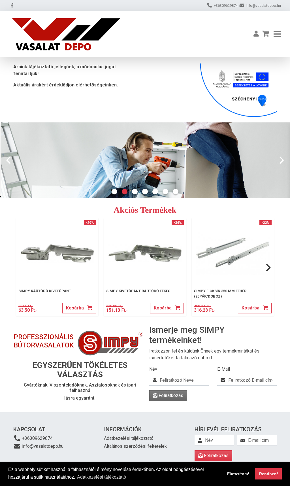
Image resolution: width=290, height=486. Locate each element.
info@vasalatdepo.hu (42, 446)
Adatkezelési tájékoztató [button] (101, 477)
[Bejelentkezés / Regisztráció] (256, 34)
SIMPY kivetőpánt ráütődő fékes (138, 291)
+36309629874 (37, 438)
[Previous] (9, 160)
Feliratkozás (170, 395)
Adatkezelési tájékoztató (128, 438)
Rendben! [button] (268, 474)
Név (153, 369)
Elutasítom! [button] (238, 474)
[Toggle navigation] (277, 34)
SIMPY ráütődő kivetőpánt (44, 291)
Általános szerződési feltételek (135, 446)
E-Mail (223, 369)
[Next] (281, 160)
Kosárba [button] (75, 308)
